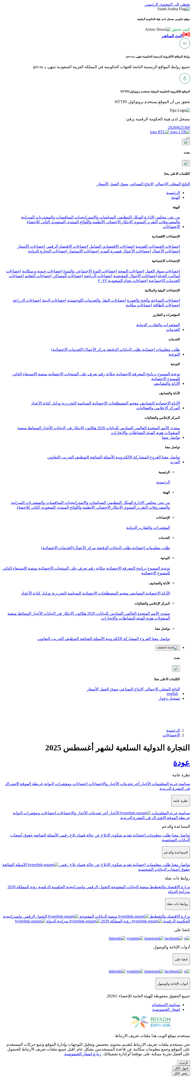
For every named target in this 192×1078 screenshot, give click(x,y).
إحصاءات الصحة (131, 271)
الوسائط (34, 428)
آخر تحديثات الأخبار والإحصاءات (114, 784)
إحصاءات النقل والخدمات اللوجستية (96, 300)
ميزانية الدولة (179, 891)
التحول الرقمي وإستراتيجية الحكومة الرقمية (73, 887)
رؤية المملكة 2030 (22, 887)
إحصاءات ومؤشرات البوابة (65, 784)
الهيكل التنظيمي (129, 217)
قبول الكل (181, 1068)
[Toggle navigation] (188, 138)
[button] (167, 29)
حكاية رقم (106, 374)
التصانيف (146, 403)
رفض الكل (181, 1073)
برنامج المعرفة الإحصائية (135, 374)
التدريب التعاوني (60, 457)
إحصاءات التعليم (38, 276)
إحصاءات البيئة (54, 300)
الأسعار (102, 184)
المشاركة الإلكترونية (131, 457)
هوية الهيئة (154, 433)
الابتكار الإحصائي (118, 222)
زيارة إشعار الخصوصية (82, 1054)
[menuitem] (166, 1005)
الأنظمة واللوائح (92, 222)
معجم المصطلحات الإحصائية (115, 403)
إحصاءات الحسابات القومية (158, 246)
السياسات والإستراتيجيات (95, 217)
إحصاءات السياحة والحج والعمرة (153, 300)
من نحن (173, 217)
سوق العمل (119, 184)
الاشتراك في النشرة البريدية (143, 818)
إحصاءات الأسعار (31, 246)
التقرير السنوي (145, 222)
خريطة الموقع (31, 784)
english (172, 693)
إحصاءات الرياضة (98, 276)
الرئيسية (163, 482)
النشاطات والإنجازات (128, 433)
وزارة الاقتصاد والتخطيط (169, 887)
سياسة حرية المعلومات (170, 784)
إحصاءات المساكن (67, 276)
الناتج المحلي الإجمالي (172, 184)
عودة (181, 762)
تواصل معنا (170, 457)
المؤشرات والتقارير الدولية (158, 325)
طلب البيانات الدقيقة (123, 349)
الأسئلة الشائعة (101, 457)
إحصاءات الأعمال (166, 251)
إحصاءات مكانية (139, 305)
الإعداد (183, 1063)
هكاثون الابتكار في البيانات (74, 428)
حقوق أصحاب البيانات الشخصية (164, 869)
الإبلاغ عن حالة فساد (93, 835)
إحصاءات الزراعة (27, 300)
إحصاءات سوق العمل (162, 271)
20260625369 (179, 127)
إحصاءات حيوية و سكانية (42, 271)
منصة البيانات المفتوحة (129, 887)
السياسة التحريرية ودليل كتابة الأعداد (61, 403)
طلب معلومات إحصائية (160, 349)
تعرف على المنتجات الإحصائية (72, 374)
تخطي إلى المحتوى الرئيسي (167, 4)
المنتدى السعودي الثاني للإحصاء (53, 222)
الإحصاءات (171, 735)
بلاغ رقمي (67, 835)
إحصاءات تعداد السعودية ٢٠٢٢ (123, 280)
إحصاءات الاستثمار (83, 251)
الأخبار (46, 428)
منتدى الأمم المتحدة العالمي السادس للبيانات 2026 (138, 428)
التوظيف (81, 457)
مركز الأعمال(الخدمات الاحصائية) (78, 349)
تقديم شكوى (121, 835)
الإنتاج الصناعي (141, 184)
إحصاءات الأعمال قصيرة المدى (125, 251)
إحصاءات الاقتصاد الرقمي (67, 246)
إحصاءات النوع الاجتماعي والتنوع (90, 271)
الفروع (155, 457)
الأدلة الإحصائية (167, 403)
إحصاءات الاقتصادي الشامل (111, 246)
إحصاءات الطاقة (166, 305)
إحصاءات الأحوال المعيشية (135, 276)
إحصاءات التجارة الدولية (47, 251)
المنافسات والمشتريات (54, 217)
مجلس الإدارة (154, 217)
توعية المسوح (168, 374)
